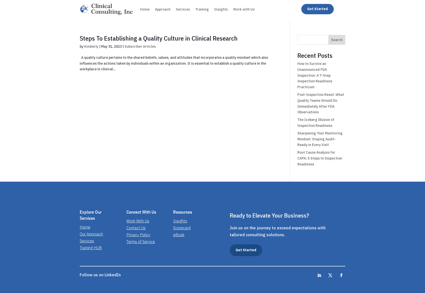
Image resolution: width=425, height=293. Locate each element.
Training (202, 9)
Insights (221, 9)
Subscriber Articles (140, 46)
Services (183, 9)
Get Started (317, 9)
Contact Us (136, 227)
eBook (178, 234)
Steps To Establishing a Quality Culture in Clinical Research (159, 38)
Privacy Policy (138, 234)
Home (145, 9)
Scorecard (182, 227)
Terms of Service (140, 241)
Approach (162, 9)
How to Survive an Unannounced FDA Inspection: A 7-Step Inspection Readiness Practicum (314, 75)
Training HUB (91, 247)
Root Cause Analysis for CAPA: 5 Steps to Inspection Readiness (319, 158)
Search (337, 40)
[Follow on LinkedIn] (319, 275)
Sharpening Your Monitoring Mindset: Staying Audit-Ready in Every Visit (320, 139)
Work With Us (137, 221)
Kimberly (91, 46)
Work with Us (244, 9)
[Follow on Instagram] (330, 275)
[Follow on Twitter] (341, 275)
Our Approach (91, 234)
